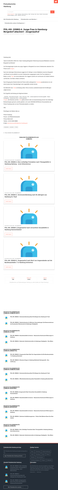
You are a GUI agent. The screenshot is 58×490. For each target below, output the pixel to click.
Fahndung (19, 14)
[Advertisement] (29, 46)
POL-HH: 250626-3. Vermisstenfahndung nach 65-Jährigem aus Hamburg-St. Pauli (30, 316)
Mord (35, 14)
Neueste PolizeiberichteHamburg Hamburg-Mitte (12, 312)
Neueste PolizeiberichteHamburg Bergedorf (12, 406)
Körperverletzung (25, 14)
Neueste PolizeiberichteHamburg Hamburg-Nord (12, 369)
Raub (16, 14)
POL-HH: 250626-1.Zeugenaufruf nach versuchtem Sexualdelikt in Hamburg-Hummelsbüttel (18, 482)
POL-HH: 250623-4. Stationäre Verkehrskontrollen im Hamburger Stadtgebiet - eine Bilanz (31, 341)
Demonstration (45, 14)
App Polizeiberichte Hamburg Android (14, 455)
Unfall (29, 14)
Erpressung (23, 15)
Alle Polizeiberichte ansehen (15, 487)
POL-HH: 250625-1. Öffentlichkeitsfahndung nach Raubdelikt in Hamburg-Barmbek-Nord (31, 378)
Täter (12, 76)
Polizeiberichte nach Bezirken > (29, 19)
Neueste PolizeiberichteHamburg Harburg (12, 425)
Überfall (41, 14)
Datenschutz (32, 472)
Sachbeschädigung (10, 15)
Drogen (16, 15)
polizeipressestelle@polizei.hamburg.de (17, 123)
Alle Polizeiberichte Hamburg (11, 19)
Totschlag (32, 14)
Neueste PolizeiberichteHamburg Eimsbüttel (12, 350)
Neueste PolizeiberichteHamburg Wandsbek (12, 388)
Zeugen (12, 68)
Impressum (39, 472)
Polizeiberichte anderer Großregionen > (15, 23)
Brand (38, 14)
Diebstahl (19, 15)
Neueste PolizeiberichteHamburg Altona (12, 331)
